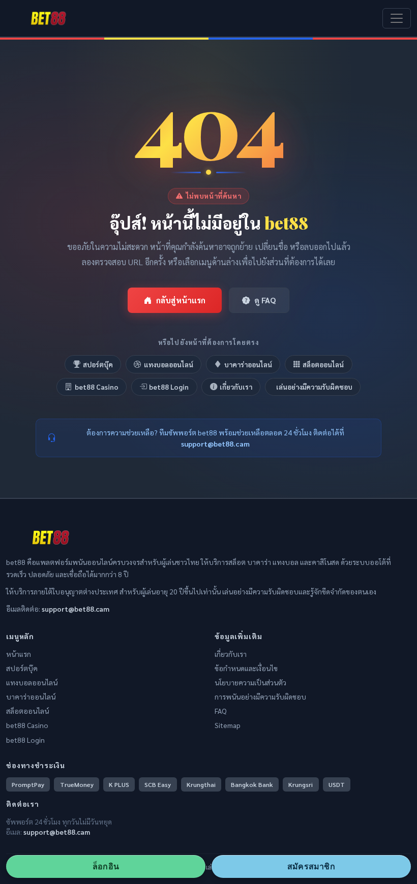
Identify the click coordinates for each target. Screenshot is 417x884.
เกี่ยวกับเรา (236, 386)
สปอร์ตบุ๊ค (98, 364)
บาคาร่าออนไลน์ (248, 364)
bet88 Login (169, 386)
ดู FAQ (265, 300)
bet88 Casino (96, 386)
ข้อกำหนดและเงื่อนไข (246, 668)
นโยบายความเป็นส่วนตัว (250, 682)
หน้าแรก (18, 653)
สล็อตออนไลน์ (323, 364)
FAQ (221, 710)
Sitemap (228, 725)
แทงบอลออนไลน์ (168, 364)
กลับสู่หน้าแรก (180, 300)
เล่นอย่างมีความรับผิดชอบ (314, 386)
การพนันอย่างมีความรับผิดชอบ (260, 696)
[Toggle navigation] (396, 18)
